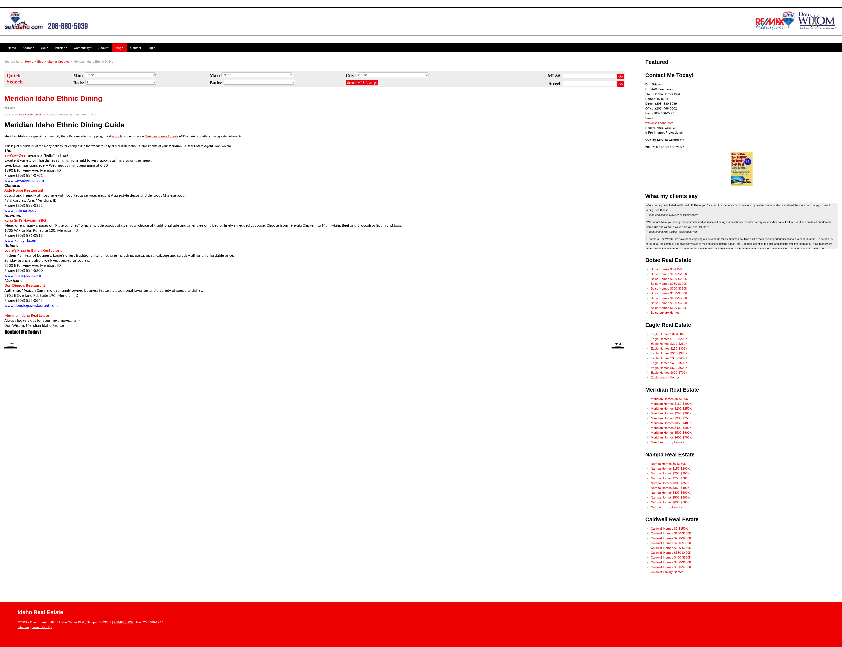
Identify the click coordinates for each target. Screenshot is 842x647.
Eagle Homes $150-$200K (669, 339)
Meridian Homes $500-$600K (671, 432)
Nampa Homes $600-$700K (670, 502)
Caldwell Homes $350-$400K (671, 552)
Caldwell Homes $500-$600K (671, 562)
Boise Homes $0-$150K (667, 269)
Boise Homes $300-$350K (669, 288)
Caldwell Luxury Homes (667, 572)
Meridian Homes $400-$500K (671, 428)
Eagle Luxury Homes (665, 377)
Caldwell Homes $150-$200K (671, 533)
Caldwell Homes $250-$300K (671, 543)
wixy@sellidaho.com (659, 123)
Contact (135, 47)
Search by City (42, 627)
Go (620, 76)
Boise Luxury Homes (665, 312)
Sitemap (23, 627)
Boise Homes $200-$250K (669, 279)
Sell (43, 47)
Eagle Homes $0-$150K (667, 334)
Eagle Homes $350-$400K (669, 358)
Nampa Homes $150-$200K (670, 468)
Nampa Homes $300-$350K (670, 483)
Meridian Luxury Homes (667, 442)
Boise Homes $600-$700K (669, 307)
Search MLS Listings (361, 83)
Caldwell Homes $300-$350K (671, 548)
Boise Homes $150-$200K (669, 274)
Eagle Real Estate (668, 325)
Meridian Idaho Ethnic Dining (53, 98)
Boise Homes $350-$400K (669, 293)
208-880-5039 (124, 622)
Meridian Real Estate (672, 390)
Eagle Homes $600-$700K (669, 372)
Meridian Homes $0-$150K (669, 399)
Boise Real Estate (668, 260)
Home (12, 47)
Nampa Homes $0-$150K (668, 463)
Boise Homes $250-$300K (669, 283)
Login (151, 47)
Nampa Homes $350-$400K (670, 488)
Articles (60, 47)
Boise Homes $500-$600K (669, 303)
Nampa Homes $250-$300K (670, 478)
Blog (118, 47)
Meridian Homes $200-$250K (671, 408)
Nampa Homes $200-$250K (670, 473)
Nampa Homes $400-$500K (670, 492)
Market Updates (58, 61)
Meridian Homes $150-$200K (671, 403)
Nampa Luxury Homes (666, 507)
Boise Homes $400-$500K (669, 298)
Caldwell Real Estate (672, 519)
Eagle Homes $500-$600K (669, 367)
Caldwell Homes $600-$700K (671, 567)
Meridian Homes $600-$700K (671, 437)
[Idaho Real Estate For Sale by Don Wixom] (46, 20)
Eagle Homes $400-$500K (669, 363)
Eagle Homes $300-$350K (669, 353)
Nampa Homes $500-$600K (670, 497)
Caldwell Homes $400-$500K (671, 557)
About (102, 47)
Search (27, 47)
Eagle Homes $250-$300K (669, 348)
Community (82, 47)
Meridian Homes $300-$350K (671, 418)
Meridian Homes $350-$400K (671, 423)
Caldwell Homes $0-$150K (669, 528)
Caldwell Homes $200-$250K (671, 538)
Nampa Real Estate (670, 455)
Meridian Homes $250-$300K (671, 413)
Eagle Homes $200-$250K (669, 343)
